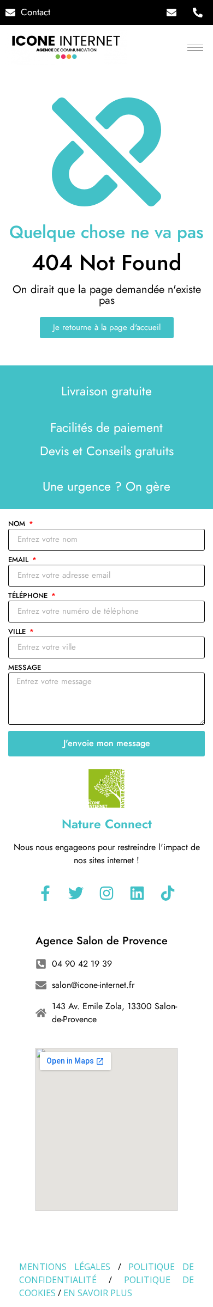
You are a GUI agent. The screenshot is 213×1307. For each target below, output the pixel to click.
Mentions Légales (64, 1267)
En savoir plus (97, 1293)
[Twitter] (76, 893)
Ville (18, 632)
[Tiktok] (167, 893)
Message (24, 668)
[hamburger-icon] (195, 47)
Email (19, 560)
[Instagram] (106, 893)
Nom (17, 524)
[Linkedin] (137, 893)
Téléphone (29, 596)
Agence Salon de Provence (102, 941)
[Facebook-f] (45, 893)
